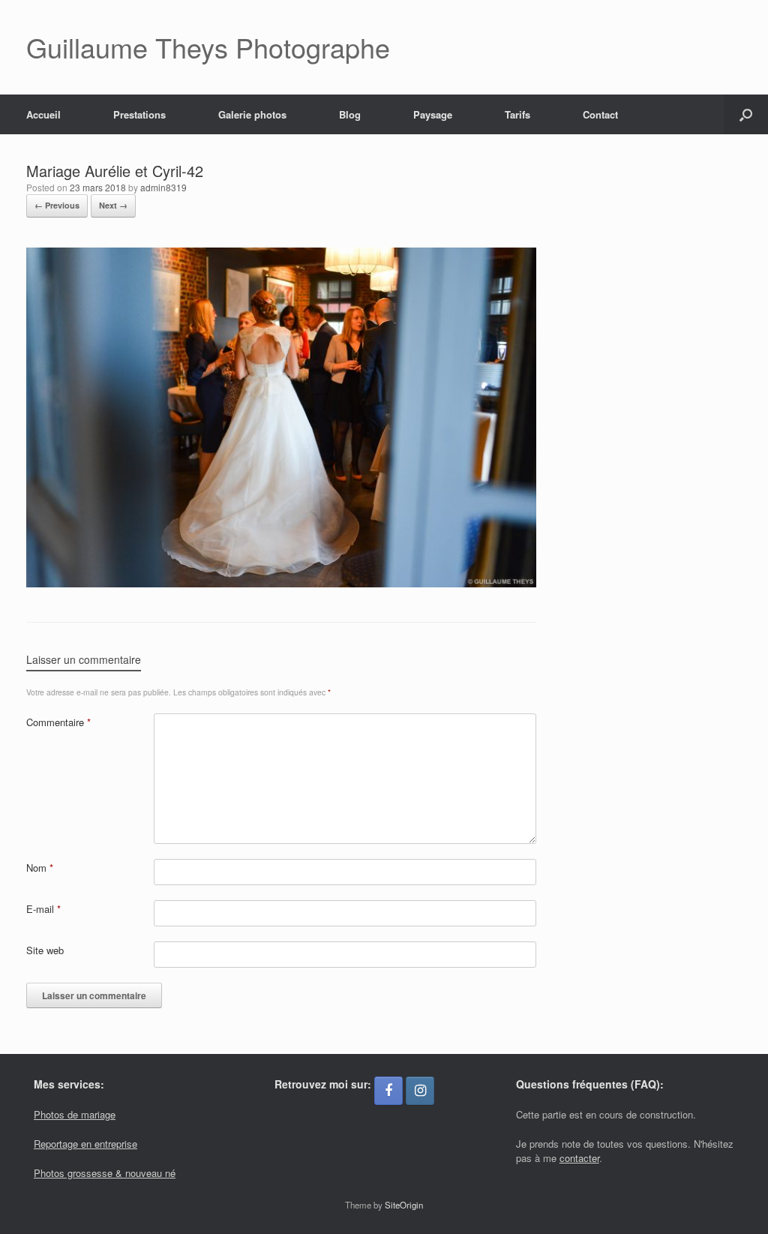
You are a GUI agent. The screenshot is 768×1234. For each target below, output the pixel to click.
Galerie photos (252, 114)
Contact (600, 114)
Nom (39, 867)
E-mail (43, 909)
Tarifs (517, 114)
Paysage (432, 114)
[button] (746, 114)
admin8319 (163, 187)
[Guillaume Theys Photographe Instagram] (420, 1090)
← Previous (57, 205)
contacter (579, 1158)
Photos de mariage (75, 1114)
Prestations (139, 114)
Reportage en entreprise (85, 1143)
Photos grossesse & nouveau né (105, 1173)
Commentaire (58, 722)
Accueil (43, 114)
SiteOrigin (404, 1205)
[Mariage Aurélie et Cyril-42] (281, 583)
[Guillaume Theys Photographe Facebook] (388, 1090)
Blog (350, 114)
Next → (113, 205)
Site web (45, 950)
